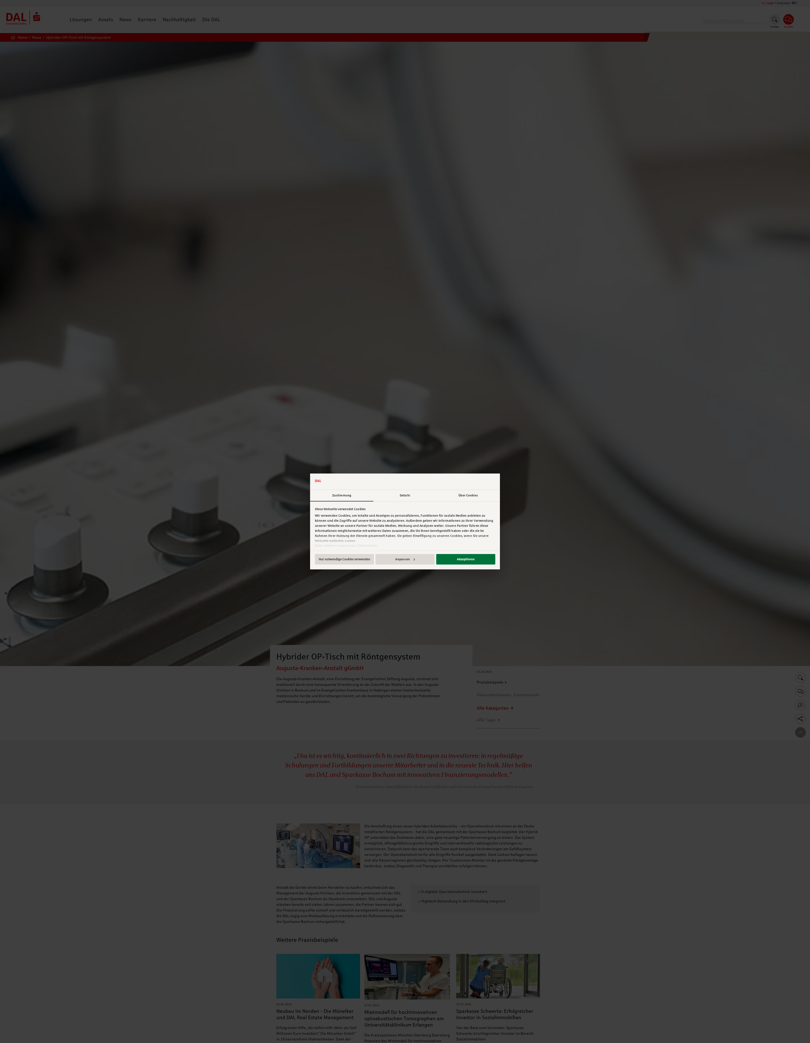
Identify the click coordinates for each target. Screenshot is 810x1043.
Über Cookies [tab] (468, 495)
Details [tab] (405, 495)
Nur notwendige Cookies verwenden (344, 559)
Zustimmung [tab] (341, 495)
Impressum (346, 546)
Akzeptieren (466, 559)
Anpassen (402, 559)
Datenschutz (368, 546)
